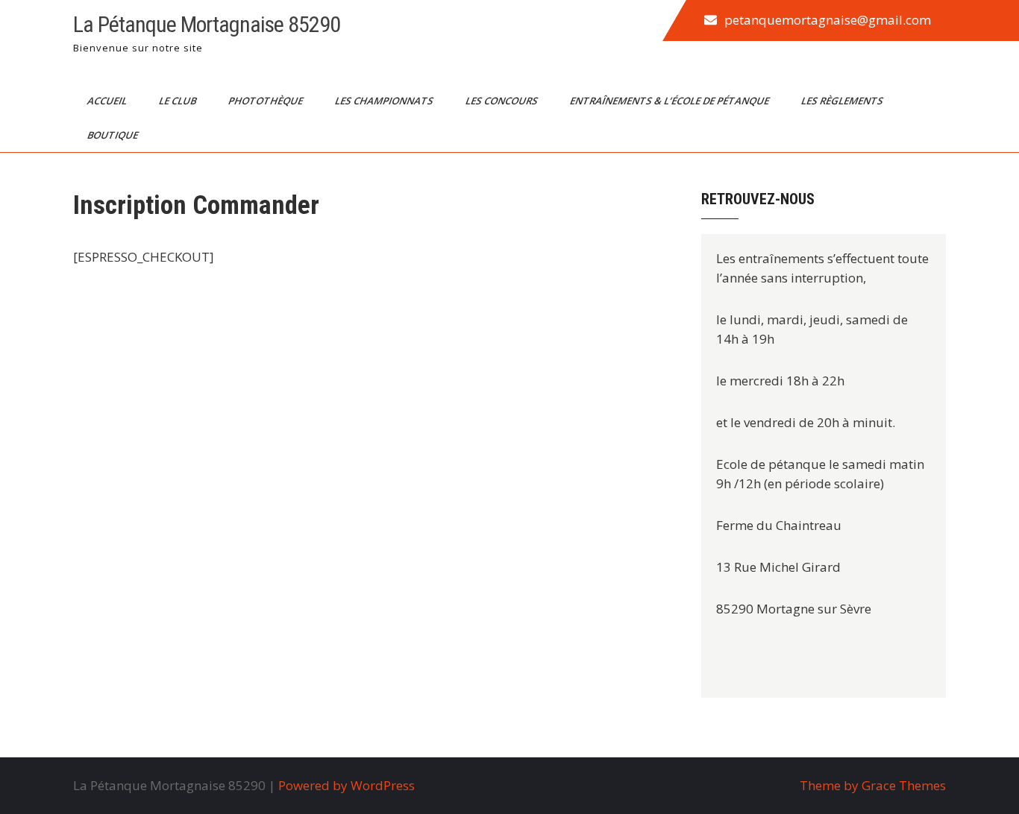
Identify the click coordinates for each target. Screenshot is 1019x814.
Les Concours (503, 100)
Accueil (108, 100)
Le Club (178, 100)
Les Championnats (385, 100)
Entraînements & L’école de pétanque (670, 100)
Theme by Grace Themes (873, 785)
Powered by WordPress (346, 785)
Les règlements (843, 100)
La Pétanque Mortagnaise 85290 (206, 24)
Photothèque (267, 100)
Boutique (114, 135)
